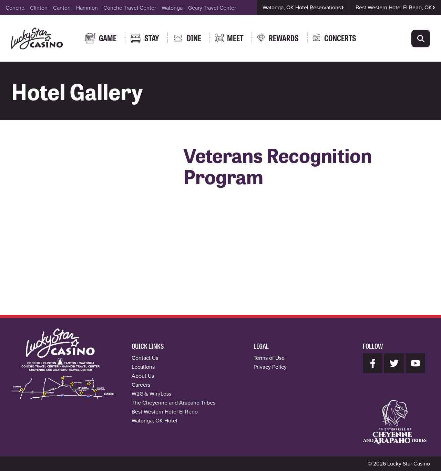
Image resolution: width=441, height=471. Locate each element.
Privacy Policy (270, 367)
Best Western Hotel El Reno (165, 412)
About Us (143, 376)
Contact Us (145, 358)
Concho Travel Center (129, 8)
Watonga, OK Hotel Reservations (302, 7)
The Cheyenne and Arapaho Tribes (173, 403)
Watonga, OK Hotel (154, 421)
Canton (62, 8)
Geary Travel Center (212, 8)
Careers (141, 385)
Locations (143, 367)
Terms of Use (269, 358)
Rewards (284, 38)
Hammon (87, 8)
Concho (15, 8)
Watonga (172, 8)
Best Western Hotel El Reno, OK (394, 7)
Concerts (340, 38)
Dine (194, 38)
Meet (235, 38)
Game (107, 38)
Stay (151, 38)
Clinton (39, 8)
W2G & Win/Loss (151, 394)
